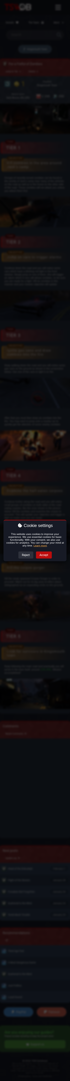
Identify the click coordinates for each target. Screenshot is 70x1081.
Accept (43, 555)
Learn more (40, 545)
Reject (26, 555)
